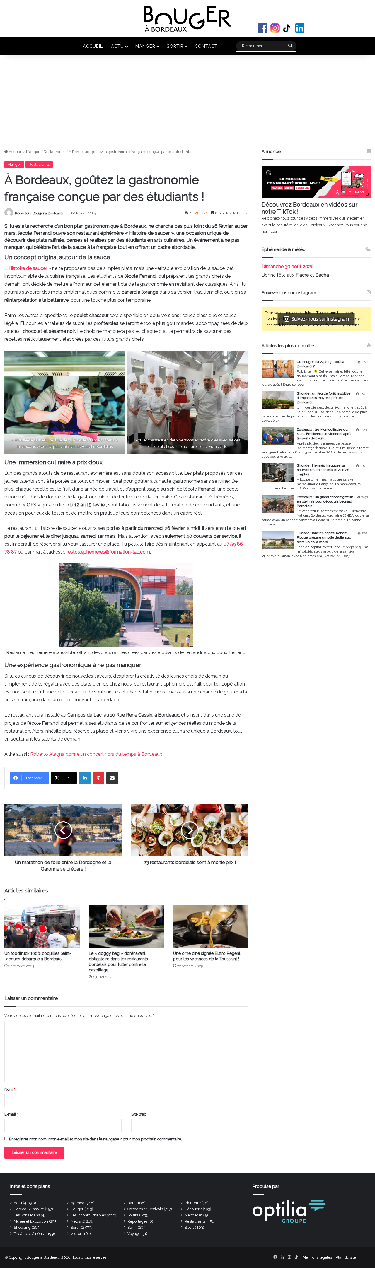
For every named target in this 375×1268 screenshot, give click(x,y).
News (76, 1221)
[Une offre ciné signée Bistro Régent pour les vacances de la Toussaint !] (211, 926)
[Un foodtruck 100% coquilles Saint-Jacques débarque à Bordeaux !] (42, 926)
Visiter (76, 1233)
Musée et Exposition (31, 1221)
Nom (9, 1089)
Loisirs (132, 1215)
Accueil (93, 46)
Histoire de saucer (27, 268)
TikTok (287, 28)
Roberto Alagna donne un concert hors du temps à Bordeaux (96, 754)
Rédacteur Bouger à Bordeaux (39, 213)
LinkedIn (299, 28)
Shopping (22, 1227)
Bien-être (193, 1203)
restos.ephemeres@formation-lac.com (108, 552)
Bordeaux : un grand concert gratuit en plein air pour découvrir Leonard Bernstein (325, 501)
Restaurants (54, 152)
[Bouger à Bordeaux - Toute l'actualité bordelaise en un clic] (187, 19)
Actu (117, 46)
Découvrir (193, 1209)
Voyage (133, 1233)
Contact (206, 46)
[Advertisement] (187, 105)
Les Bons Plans (27, 1215)
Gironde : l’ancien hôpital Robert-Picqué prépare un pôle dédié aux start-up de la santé (324, 537)
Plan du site (346, 1257)
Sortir (175, 46)
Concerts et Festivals (145, 1209)
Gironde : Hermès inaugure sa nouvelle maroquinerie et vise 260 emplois (324, 469)
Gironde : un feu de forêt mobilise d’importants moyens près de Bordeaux (323, 397)
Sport (189, 1227)
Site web (138, 1114)
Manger (145, 46)
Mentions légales (317, 1257)
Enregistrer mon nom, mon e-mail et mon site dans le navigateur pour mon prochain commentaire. (95, 1139)
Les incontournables (88, 1215)
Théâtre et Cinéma (29, 1233)
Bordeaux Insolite (29, 1209)
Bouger (77, 1209)
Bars (131, 1203)
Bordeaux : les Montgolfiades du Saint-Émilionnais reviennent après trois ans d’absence (324, 433)
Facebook (262, 28)
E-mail (11, 1114)
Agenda (77, 1203)
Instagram (275, 28)
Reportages (137, 1221)
